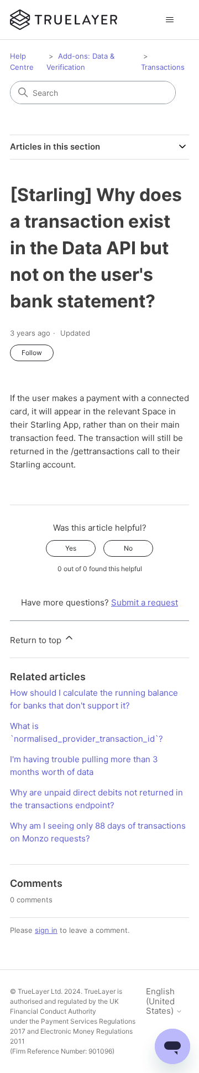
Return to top (37, 640)
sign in (46, 930)
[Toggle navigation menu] (169, 20)
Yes (70, 548)
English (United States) (161, 1001)
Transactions (163, 67)
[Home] (63, 19)
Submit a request (144, 602)
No (128, 548)
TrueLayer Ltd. (40, 991)
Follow (32, 352)
